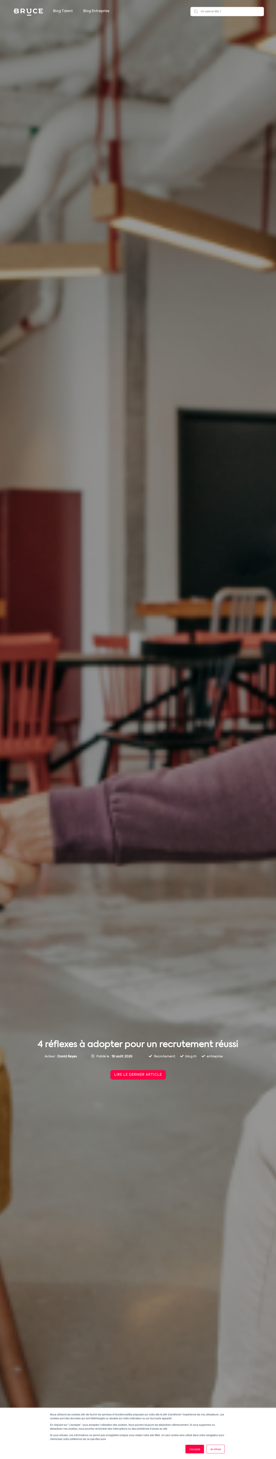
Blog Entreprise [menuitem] (96, 11)
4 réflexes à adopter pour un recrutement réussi (138, 1044)
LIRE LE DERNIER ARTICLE (138, 1075)
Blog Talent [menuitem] (63, 11)
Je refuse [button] (215, 1449)
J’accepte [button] (194, 1449)
